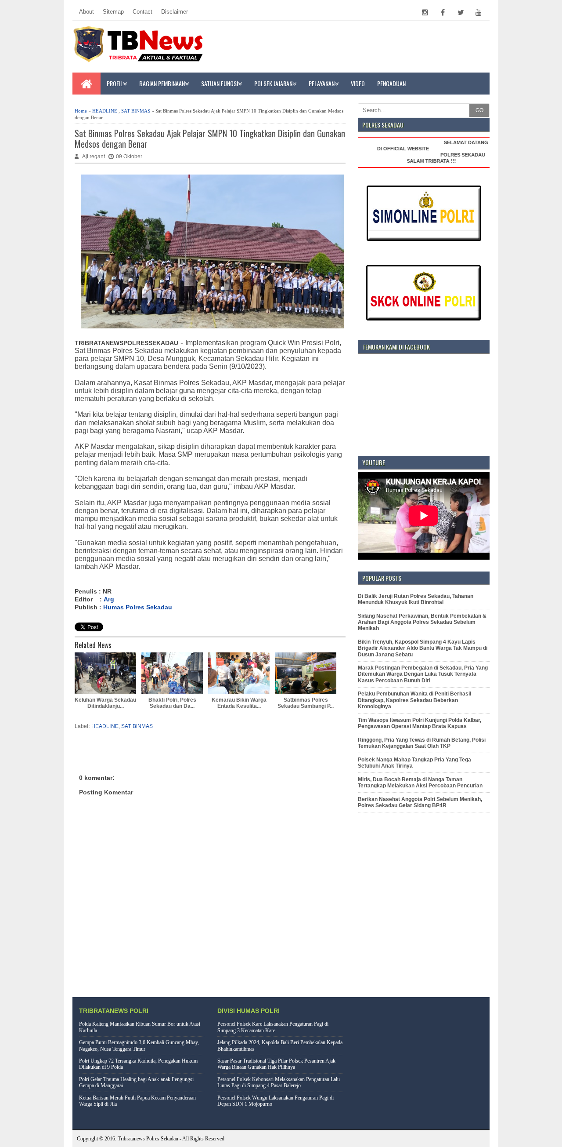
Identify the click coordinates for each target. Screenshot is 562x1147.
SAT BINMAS (135, 110)
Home (81, 110)
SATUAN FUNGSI (219, 83)
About (86, 11)
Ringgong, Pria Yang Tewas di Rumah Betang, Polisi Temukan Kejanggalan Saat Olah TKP (422, 743)
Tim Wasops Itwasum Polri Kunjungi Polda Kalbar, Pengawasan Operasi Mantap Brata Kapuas (419, 723)
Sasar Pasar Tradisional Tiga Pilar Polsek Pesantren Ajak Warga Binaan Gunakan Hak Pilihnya (276, 1064)
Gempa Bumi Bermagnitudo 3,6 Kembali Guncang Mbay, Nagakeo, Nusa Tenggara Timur (139, 1045)
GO (479, 110)
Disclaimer (174, 11)
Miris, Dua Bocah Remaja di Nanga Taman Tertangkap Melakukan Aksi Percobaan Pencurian (420, 782)
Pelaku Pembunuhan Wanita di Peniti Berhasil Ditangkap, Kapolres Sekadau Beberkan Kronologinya (414, 700)
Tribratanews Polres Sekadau (148, 1139)
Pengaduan (391, 83)
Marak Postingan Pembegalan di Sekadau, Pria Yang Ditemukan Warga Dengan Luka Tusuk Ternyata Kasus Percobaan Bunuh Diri (423, 674)
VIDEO (358, 83)
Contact (142, 11)
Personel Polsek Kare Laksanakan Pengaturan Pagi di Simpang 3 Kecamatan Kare (272, 1027)
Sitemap (113, 11)
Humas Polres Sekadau (137, 607)
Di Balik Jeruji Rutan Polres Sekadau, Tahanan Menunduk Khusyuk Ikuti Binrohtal (415, 599)
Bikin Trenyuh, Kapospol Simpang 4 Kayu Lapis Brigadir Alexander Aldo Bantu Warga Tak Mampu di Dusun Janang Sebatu (422, 648)
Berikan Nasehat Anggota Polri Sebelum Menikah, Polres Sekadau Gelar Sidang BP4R (420, 802)
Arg (109, 599)
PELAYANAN (322, 83)
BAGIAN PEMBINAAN (162, 83)
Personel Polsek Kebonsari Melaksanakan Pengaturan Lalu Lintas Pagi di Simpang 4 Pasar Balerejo (278, 1082)
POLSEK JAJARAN (273, 83)
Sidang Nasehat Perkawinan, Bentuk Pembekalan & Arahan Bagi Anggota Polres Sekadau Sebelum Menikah (422, 622)
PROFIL (115, 83)
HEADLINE (104, 110)
